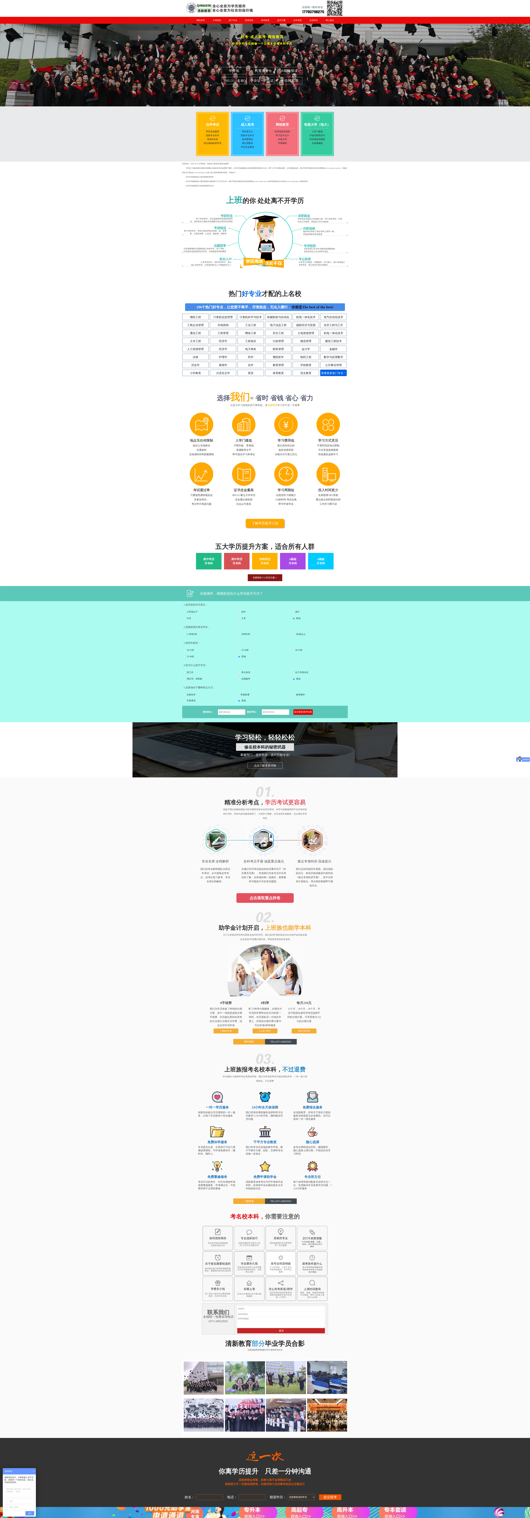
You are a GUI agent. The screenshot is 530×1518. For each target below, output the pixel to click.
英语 (250, 373)
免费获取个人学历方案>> (265, 577)
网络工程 (250, 333)
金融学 (333, 349)
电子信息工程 (278, 325)
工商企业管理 (195, 325)
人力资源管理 (195, 349)
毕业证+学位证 (262, 80)
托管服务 (262, 70)
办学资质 (297, 20)
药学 (250, 357)
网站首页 (201, 20)
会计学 (306, 349)
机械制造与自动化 (278, 317)
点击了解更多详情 (265, 765)
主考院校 (217, 20)
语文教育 (305, 373)
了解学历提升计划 (265, 523)
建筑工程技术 (333, 341)
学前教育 (305, 365)
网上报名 (330, 20)
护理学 (223, 357)
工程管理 (223, 333)
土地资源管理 (306, 333)
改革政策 (265, 20)
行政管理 (278, 341)
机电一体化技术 (306, 317)
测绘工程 (195, 317)
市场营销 (223, 325)
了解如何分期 (226, 1031)
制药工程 (305, 357)
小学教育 (195, 373)
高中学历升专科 (208, 561)
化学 (250, 365)
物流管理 (305, 341)
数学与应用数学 (333, 357)
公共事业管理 (333, 365)
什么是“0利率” (265, 1031)
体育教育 (278, 373)
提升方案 (281, 20)
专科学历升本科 (264, 561)
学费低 (234, 70)
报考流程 (249, 20)
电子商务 (250, 349)
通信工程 (195, 333)
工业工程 (250, 325)
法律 (195, 357)
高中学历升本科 (236, 561)
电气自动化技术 (333, 317)
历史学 (195, 365)
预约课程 (249, 1041)
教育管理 (278, 365)
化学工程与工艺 (333, 325)
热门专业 (233, 20)
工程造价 (250, 341)
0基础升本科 (293, 561)
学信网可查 (290, 80)
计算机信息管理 (223, 317)
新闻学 (223, 365)
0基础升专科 (321, 561)
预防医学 (278, 357)
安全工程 (278, 333)
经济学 (223, 341)
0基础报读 (290, 70)
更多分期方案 (304, 1031)
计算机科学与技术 (251, 317)
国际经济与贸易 (306, 325)
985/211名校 (234, 80)
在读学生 (314, 20)
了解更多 (249, 1201)
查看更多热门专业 (332, 373)
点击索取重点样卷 (265, 898)
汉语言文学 (223, 373)
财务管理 (278, 349)
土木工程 (195, 341)
